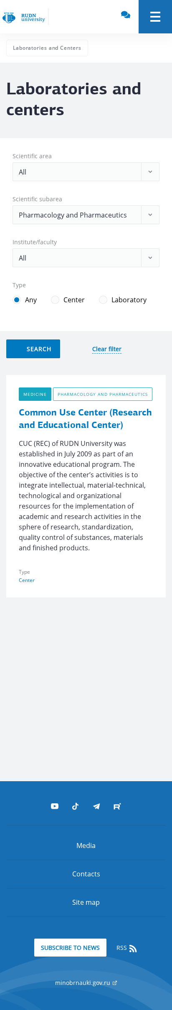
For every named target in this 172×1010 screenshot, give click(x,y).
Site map (86, 902)
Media (86, 845)
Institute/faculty (35, 242)
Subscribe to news (70, 948)
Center (74, 300)
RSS (122, 948)
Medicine (35, 394)
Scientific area (32, 156)
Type (19, 285)
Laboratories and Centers (47, 47)
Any (31, 300)
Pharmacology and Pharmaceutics (103, 394)
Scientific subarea (37, 199)
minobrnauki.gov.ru (83, 983)
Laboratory (129, 300)
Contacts (86, 874)
